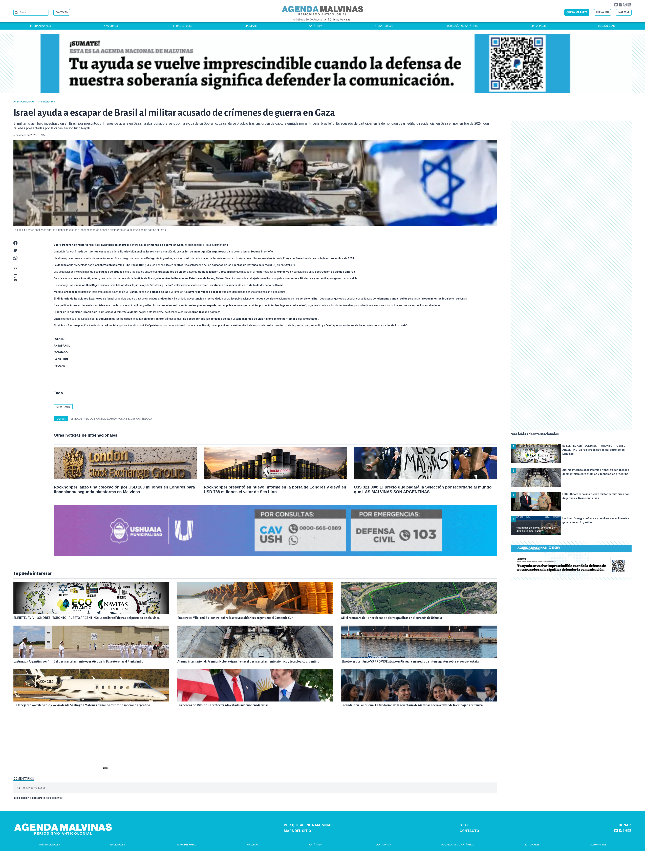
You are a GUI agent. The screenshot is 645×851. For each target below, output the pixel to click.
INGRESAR (623, 12)
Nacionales (111, 26)
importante (63, 407)
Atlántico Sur (384, 26)
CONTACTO (62, 12)
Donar (625, 825)
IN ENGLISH (602, 12)
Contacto (469, 831)
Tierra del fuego (181, 26)
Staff (465, 825)
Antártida (315, 26)
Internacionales (41, 26)
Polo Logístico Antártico (462, 26)
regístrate (38, 797)
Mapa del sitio (297, 831)
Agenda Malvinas (24, 101)
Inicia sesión (21, 797)
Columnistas (606, 26)
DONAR (61, 418)
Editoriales (538, 26)
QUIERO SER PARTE (576, 12)
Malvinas (251, 26)
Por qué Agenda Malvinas (308, 825)
